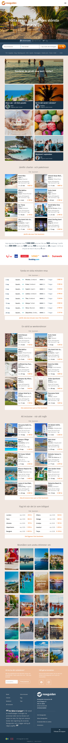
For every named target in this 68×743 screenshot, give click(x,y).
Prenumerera (24, 681)
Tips (21, 701)
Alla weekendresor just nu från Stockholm (34, 408)
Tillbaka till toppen (59, 731)
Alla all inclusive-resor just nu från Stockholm (34, 498)
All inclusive (9, 704)
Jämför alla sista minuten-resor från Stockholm (34, 318)
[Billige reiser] (11, 739)
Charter (8, 698)
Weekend (8, 701)
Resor (7, 694)
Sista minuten (24, 694)
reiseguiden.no (30, 741)
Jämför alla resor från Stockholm (34, 234)
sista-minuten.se (38, 741)
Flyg (21, 698)
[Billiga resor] (7, 739)
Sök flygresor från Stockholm (34, 536)
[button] (11, 46)
